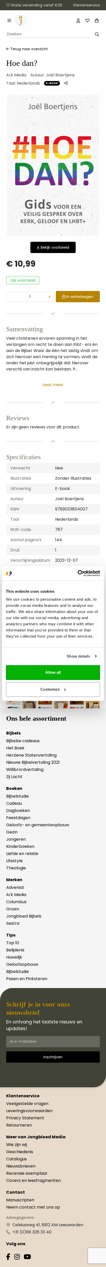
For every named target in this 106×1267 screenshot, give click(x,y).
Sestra (12, 923)
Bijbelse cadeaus (23, 741)
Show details (78, 656)
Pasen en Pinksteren (26, 979)
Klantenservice (86, 5)
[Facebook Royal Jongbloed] (8, 1258)
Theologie (16, 868)
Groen (12, 909)
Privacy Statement (25, 1118)
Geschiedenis (19, 1152)
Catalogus (16, 1159)
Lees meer (53, 385)
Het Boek (15, 748)
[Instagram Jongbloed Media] (17, 1258)
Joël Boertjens (60, 75)
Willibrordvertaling (24, 769)
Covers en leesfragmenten (33, 1180)
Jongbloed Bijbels (23, 916)
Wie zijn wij (16, 1145)
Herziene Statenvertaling (31, 755)
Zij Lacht (14, 777)
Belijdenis (15, 950)
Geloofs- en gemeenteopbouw (37, 825)
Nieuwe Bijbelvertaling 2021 (33, 762)
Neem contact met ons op (33, 1207)
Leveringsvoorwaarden (29, 1111)
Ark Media (16, 75)
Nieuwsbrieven (21, 1166)
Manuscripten (20, 1200)
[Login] (78, 20)
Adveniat (15, 887)
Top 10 (12, 943)
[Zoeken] (97, 34)
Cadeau (14, 803)
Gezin (11, 832)
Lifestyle (14, 861)
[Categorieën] (9, 20)
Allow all (53, 672)
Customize (50, 689)
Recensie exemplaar (27, 1173)
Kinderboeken (20, 846)
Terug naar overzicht (28, 49)
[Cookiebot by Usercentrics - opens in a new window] (77, 573)
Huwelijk (14, 957)
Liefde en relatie (22, 854)
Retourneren (19, 1125)
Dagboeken (18, 810)
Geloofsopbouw (22, 964)
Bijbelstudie (17, 796)
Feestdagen (18, 818)
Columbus (16, 902)
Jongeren (16, 839)
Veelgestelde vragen (27, 1104)
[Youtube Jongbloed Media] (27, 1258)
